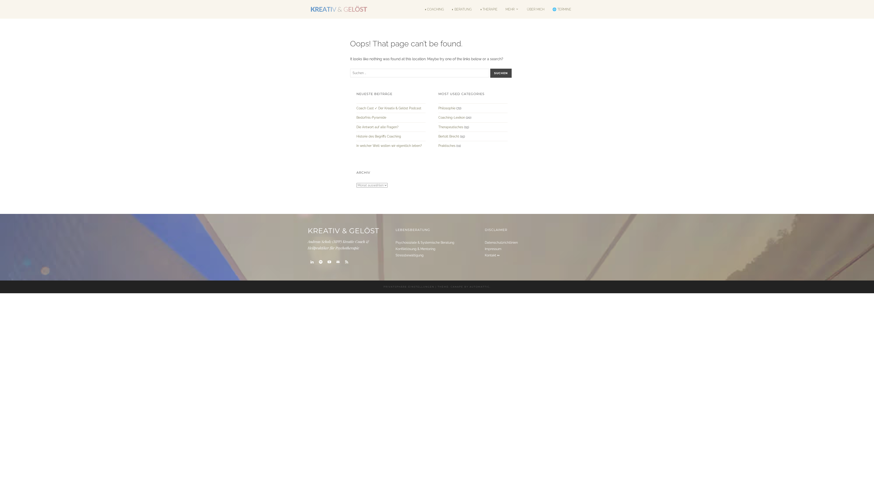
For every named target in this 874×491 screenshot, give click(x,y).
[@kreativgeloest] (329, 262)
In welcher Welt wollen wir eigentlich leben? (389, 146)
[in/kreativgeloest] (312, 262)
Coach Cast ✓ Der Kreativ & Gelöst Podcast (388, 108)
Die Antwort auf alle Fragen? (377, 127)
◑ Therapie (488, 9)
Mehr (510, 9)
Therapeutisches (450, 127)
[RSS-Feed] (346, 262)
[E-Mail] (338, 262)
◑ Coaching (434, 9)
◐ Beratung (462, 9)
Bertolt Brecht (448, 136)
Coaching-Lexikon (451, 117)
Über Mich (535, 9)
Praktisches (446, 146)
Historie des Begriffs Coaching (378, 136)
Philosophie (446, 108)
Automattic (480, 286)
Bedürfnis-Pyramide (371, 117)
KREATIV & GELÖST (343, 230)
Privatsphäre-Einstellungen (409, 286)
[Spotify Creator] (320, 262)
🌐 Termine (561, 9)
